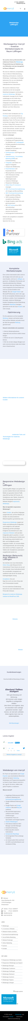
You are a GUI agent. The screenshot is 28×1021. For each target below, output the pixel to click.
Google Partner (16, 291)
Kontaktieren (6, 579)
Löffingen (19, 279)
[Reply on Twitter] (8, 751)
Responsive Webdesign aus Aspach (12, 963)
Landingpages (20, 142)
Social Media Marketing (8, 937)
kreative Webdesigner (12, 821)
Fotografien (9, 162)
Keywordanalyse (10, 168)
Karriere (4, 945)
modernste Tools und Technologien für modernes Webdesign (14, 437)
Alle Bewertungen (14, 723)
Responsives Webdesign (10, 522)
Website (20, 649)
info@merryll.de (8, 913)
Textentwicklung (10, 156)
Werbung (5, 318)
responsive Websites (8, 533)
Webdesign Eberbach (8, 974)
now (12, 748)
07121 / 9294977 (13, 908)
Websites (15, 619)
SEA (7, 193)
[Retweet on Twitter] (11, 751)
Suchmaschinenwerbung (16, 193)
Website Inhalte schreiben (9, 931)
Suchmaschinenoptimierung (17, 189)
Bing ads (19, 807)
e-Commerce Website (8, 928)
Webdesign (19, 62)
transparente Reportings (12, 834)
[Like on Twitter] (14, 751)
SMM (13, 158)
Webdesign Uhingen (8, 982)
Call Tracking (11, 205)
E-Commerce (17, 185)
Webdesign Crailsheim (8, 968)
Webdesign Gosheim (8, 977)
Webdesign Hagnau (8, 979)
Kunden (20, 306)
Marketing (12, 304)
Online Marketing (7, 943)
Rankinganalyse (10, 152)
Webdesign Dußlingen (8, 971)
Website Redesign (7, 940)
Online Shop (9, 185)
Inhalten (9, 512)
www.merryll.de (8, 915)
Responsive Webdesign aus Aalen (12, 960)
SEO (7, 189)
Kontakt (4, 948)
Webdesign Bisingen (8, 965)
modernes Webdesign (9, 94)
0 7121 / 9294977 (19, 2)
